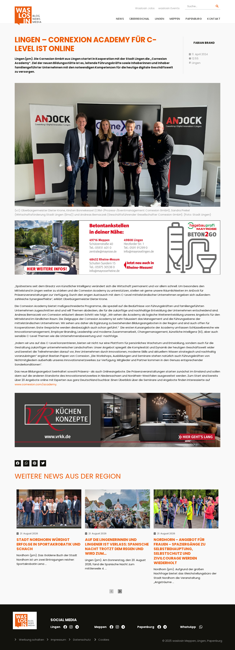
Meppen (175, 19)
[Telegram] (77, 627)
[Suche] (217, 6)
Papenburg (194, 19)
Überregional (139, 19)
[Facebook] (65, 627)
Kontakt (213, 19)
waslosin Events (169, 8)
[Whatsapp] (201, 627)
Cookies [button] (103, 640)
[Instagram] (71, 627)
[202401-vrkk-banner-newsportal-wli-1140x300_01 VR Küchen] (117, 446)
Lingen (159, 19)
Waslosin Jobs (145, 8)
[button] (18, 463)
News (120, 19)
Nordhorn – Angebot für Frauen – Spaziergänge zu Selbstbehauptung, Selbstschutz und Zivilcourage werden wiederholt (179, 551)
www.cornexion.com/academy (35, 384)
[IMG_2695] (117, 274)
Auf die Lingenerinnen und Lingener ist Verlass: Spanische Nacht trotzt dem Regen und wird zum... (117, 546)
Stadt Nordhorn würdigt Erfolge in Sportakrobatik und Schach (48, 544)
